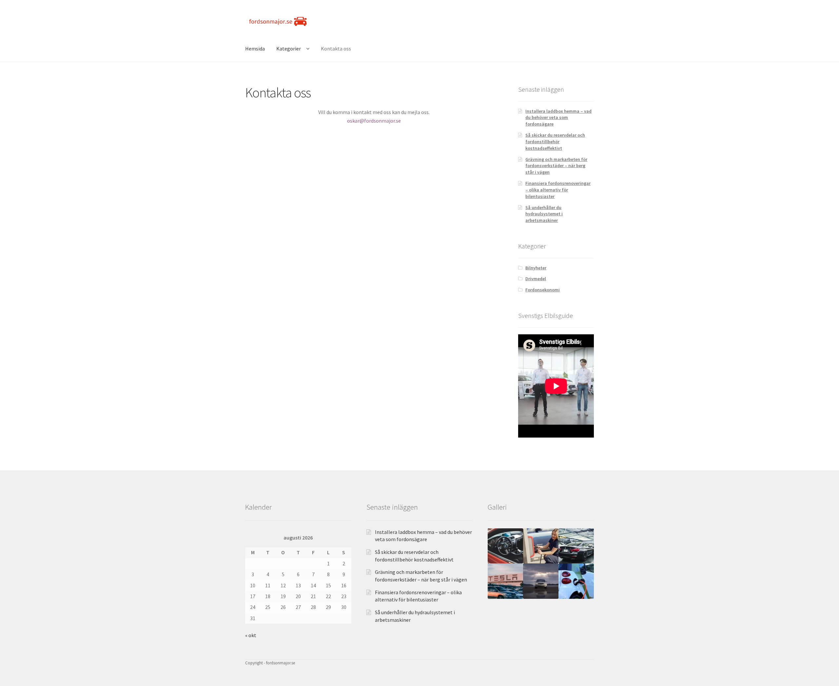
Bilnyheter (535, 268)
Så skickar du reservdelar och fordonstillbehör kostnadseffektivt (555, 141)
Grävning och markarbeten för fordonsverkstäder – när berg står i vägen (556, 165)
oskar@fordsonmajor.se (374, 120)
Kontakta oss (336, 48)
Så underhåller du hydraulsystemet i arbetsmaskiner (544, 214)
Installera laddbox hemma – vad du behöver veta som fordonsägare (558, 117)
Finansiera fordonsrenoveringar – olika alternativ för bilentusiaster (558, 189)
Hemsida (255, 48)
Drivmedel (535, 279)
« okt (250, 635)
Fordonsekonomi (542, 290)
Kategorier (288, 48)
